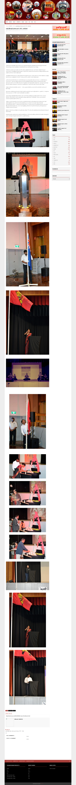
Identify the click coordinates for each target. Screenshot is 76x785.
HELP (14, 21)
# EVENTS (10, 710)
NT (54, 150)
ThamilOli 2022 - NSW (11, 778)
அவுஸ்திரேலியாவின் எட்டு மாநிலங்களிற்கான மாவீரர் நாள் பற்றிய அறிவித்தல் (63, 92)
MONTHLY (56, 145)
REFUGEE (56, 154)
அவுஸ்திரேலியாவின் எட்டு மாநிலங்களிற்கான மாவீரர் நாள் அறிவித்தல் (62, 77)
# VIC (14, 710)
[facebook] (69, 761)
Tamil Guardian (52, 768)
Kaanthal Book (30, 761)
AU (54, 139)
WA (32, 21)
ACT (54, 137)
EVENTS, (16, 30)
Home (10, 21)
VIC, (19, 30)
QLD (26, 21)
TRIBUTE (56, 160)
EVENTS (10, 26)
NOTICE (55, 147)
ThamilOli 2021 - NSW (11, 776)
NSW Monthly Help (10, 775)
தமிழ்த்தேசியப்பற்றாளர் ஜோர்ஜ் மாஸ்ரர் (63, 110)
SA (29, 21)
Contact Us (9, 761)
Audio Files (22, 761)
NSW (23, 21)
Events (18, 21)
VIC (35, 21)
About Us (15, 761)
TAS (54, 158)
